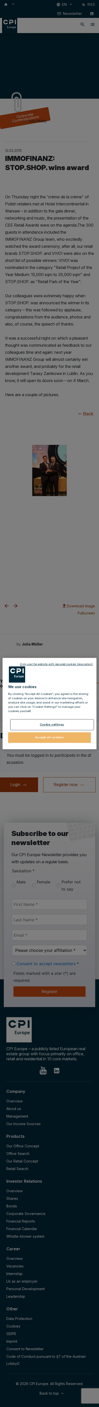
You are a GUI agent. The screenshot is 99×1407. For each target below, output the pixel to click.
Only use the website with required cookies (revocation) (56, 664)
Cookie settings (52, 724)
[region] (50, 703)
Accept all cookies (49, 737)
